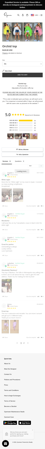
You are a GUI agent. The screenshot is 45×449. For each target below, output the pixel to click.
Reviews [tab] (5, 161)
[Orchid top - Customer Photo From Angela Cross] (10, 136)
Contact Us (8, 374)
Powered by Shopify (27, 442)
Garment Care (9, 417)
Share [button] (6, 206)
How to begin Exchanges (12, 395)
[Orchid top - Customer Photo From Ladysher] (26, 136)
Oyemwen (19, 442)
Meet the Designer (10, 369)
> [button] (27, 343)
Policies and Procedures (12, 379)
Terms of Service (9, 401)
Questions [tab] (18, 161)
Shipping (5, 53)
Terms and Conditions (11, 390)
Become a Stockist (10, 406)
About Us (7, 363)
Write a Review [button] (23, 149)
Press (6, 385)
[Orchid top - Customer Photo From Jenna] (33, 136)
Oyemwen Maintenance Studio (14, 412)
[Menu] (41, 15)
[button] (39, 206)
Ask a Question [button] (23, 154)
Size (3, 60)
